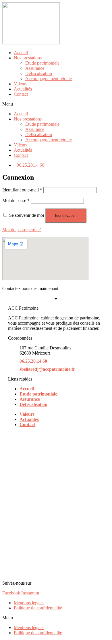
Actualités (23, 88)
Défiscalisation (38, 73)
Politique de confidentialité (38, 607)
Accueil (21, 52)
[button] (56, 104)
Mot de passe (16, 200)
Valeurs (20, 83)
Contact (21, 94)
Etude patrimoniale (42, 63)
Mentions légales (29, 602)
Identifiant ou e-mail (22, 189)
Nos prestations (28, 57)
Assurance (34, 68)
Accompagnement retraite (48, 78)
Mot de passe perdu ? (21, 229)
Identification (65, 215)
